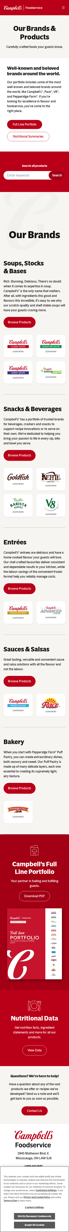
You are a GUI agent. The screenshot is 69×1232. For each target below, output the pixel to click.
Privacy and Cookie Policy (37, 1197)
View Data (35, 1050)
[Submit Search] (57, 175)
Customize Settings (46, 1190)
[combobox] (26, 175)
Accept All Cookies (34, 1225)
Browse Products (19, 322)
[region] (34, 1199)
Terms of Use (10, 1200)
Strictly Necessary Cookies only (34, 1216)
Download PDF (34, 896)
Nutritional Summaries (28, 136)
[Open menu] (63, 7)
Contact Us (34, 1111)
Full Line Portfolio (24, 124)
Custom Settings (34, 1207)
